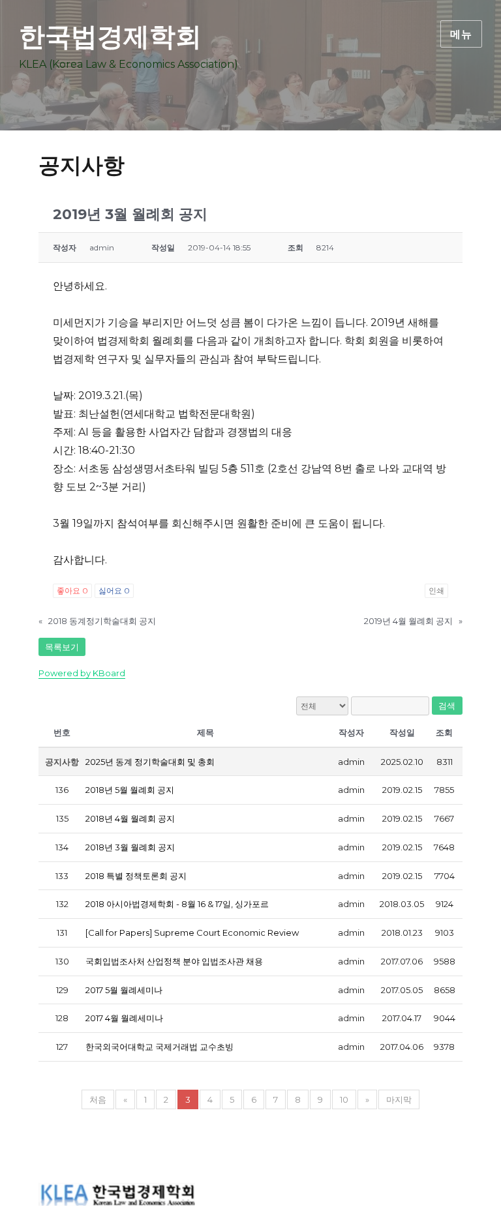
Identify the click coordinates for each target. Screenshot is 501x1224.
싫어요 (114, 590)
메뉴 (461, 34)
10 (344, 1099)
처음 (97, 1099)
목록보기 (62, 647)
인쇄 (436, 590)
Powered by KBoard (81, 673)
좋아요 (72, 590)
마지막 (399, 1099)
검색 (447, 705)
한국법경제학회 (110, 36)
